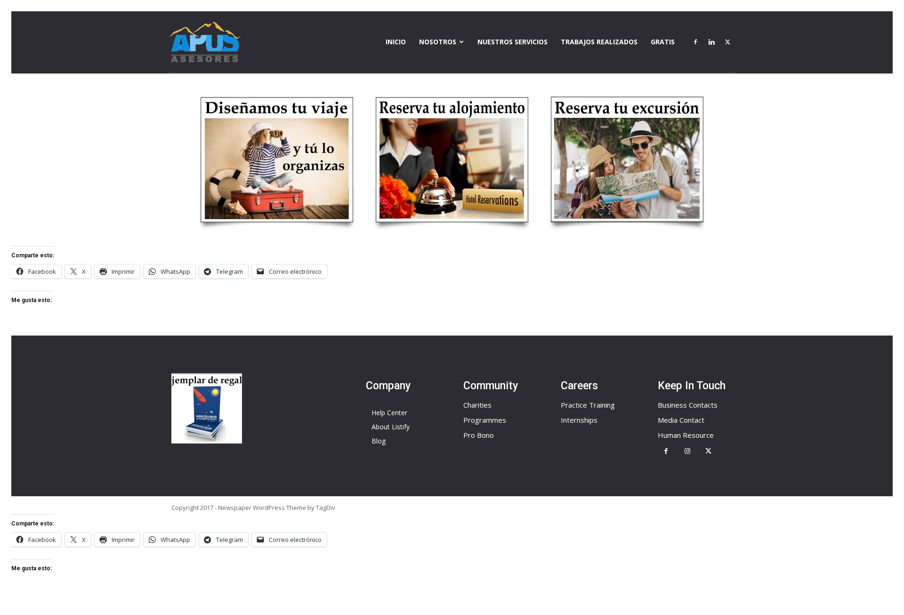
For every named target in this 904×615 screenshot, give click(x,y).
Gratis (663, 41)
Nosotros (437, 41)
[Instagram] (687, 451)
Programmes (484, 420)
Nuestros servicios (512, 41)
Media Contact (681, 420)
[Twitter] (727, 42)
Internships (579, 420)
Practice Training (588, 405)
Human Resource (686, 435)
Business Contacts (688, 405)
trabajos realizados (599, 41)
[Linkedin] (711, 42)
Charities (477, 405)
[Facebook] (695, 42)
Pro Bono (478, 435)
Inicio (396, 41)
